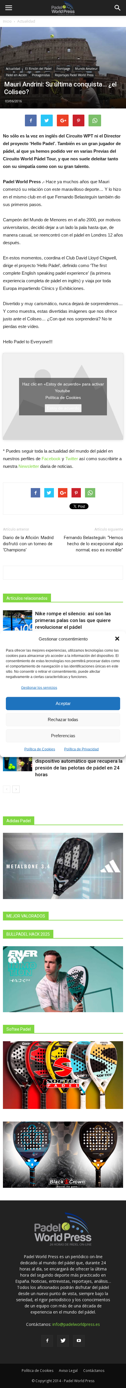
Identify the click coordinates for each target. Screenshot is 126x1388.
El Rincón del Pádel (38, 69)
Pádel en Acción (16, 75)
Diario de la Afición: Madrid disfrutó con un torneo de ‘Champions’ (28, 544)
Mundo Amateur (86, 69)
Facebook (51, 458)
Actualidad (26, 21)
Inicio (7, 21)
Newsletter (28, 466)
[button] (117, 639)
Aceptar (63, 703)
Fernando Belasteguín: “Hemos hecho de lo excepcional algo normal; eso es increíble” (93, 544)
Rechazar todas (63, 719)
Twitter (71, 458)
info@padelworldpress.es (76, 1324)
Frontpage (63, 69)
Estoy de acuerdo (63, 408)
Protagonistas (41, 75)
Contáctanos (93, 1370)
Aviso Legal (68, 1370)
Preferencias (63, 735)
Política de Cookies (39, 749)
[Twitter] (63, 1341)
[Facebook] (47, 1341)
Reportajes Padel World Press (74, 75)
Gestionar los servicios (39, 687)
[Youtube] (79, 1341)
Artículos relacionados (26, 598)
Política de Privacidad (81, 749)
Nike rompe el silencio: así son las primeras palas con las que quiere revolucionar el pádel (73, 620)
